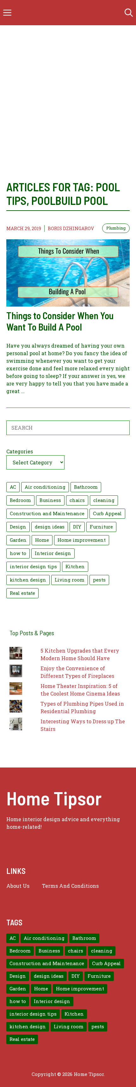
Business (50, 500)
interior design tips (33, 567)
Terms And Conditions (70, 885)
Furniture (101, 527)
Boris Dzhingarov (71, 228)
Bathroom (86, 487)
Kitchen (75, 567)
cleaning (103, 500)
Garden (18, 540)
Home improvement (82, 540)
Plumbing (116, 228)
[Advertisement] (68, 96)
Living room (69, 580)
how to (18, 553)
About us (17, 885)
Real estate (22, 593)
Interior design (53, 553)
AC (13, 487)
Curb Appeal (107, 514)
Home (42, 540)
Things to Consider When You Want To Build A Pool (60, 321)
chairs (77, 500)
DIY (77, 527)
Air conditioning (45, 487)
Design (18, 527)
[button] (128, 12)
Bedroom (20, 500)
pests (99, 580)
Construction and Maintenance (47, 514)
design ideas (50, 527)
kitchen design (28, 580)
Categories (19, 451)
